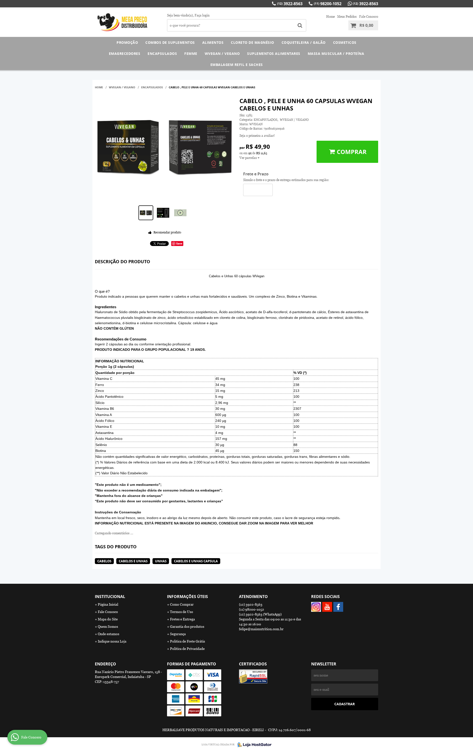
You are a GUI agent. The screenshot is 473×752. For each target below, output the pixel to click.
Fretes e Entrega (182, 619)
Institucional (110, 596)
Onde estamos (108, 634)
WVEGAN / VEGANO (222, 53)
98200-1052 (327, 3)
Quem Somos (108, 627)
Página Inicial (108, 604)
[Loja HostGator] (253, 744)
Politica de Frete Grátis (187, 641)
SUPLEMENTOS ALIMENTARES (273, 53)
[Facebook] (338, 607)
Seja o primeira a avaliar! (257, 136)
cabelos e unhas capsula (196, 561)
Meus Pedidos (347, 16)
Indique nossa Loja (112, 641)
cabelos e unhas (133, 561)
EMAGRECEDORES (124, 53)
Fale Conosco (368, 16)
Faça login (202, 15)
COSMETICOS (344, 42)
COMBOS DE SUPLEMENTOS (170, 42)
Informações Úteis (187, 596)
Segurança (178, 634)
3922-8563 (290, 3)
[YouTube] (327, 607)
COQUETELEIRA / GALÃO (304, 42)
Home (330, 16)
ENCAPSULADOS (162, 53)
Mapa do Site (108, 619)
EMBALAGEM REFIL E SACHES (236, 64)
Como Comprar (182, 604)
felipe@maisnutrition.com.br (261, 629)
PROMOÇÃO (127, 42)
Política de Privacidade (187, 649)
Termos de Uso (181, 612)
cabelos (104, 561)
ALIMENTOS (213, 42)
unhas (161, 561)
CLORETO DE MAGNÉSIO (252, 42)
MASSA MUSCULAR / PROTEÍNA (336, 53)
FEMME (190, 53)
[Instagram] (316, 607)
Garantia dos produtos (187, 627)
